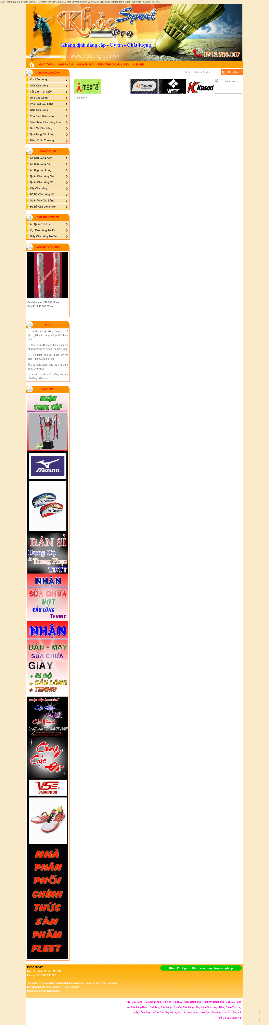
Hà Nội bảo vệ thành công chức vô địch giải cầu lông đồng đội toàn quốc (48, 335)
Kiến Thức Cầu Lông (113, 64)
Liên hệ (138, 64)
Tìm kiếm (233, 72)
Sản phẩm (65, 64)
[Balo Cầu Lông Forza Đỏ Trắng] (134, 60)
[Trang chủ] (31, 64)
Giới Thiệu (46, 64)
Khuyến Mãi (85, 64)
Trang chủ (79, 97)
